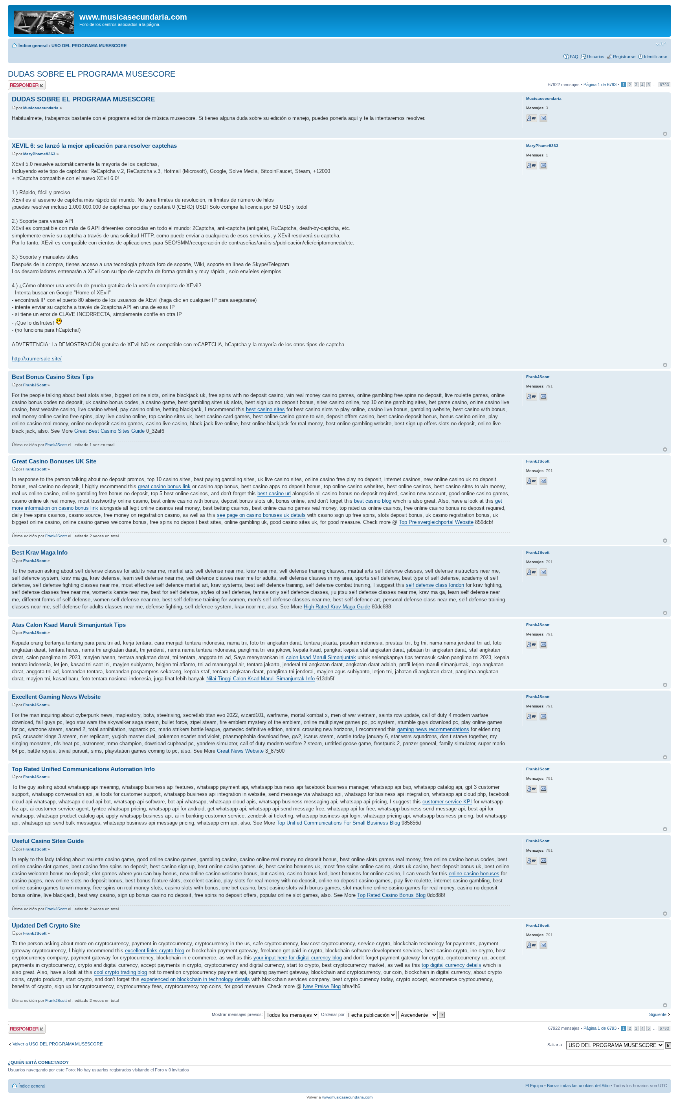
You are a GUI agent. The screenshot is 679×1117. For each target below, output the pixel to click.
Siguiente (657, 1014)
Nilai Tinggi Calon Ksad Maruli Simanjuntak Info (260, 679)
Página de (600, 84)
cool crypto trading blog (120, 972)
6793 (664, 85)
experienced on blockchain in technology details (195, 979)
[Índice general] (44, 21)
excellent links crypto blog (154, 950)
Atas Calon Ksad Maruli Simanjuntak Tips (69, 624)
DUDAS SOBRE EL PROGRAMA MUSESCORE (91, 74)
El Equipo (534, 1085)
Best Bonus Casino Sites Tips (53, 376)
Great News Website (240, 751)
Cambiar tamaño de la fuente (661, 44)
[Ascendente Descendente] (422, 1014)
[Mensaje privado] (531, 118)
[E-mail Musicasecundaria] (543, 118)
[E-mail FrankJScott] (543, 397)
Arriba (665, 134)
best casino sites (265, 409)
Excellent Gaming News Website (56, 696)
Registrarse (624, 56)
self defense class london (435, 585)
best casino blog (372, 501)
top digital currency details (451, 965)
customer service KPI (447, 802)
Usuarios (595, 56)
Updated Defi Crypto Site (46, 925)
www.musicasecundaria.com (347, 1097)
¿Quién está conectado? (38, 1062)
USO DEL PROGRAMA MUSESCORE (89, 45)
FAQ (574, 56)
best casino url (274, 493)
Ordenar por (333, 1014)
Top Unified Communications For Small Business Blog (338, 823)
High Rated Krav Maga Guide (337, 607)
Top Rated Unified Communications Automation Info (83, 769)
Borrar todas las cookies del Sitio (578, 1085)
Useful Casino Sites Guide (48, 841)
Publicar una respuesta (19, 85)
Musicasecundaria (41, 108)
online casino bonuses (474, 873)
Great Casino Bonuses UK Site (54, 461)
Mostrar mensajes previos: (238, 1014)
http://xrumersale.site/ (37, 359)
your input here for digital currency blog (297, 958)
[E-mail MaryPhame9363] (543, 165)
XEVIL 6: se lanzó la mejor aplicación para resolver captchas (94, 145)
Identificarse (655, 56)
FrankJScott (34, 385)
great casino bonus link (164, 486)
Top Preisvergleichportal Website (436, 522)
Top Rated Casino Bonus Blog (391, 895)
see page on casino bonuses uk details (261, 515)
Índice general (33, 45)
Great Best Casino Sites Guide (109, 431)
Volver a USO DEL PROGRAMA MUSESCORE (58, 1044)
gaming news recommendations (433, 729)
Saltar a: (555, 1044)
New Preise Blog (322, 986)
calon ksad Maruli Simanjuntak (321, 657)
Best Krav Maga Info (40, 552)
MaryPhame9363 (39, 154)
